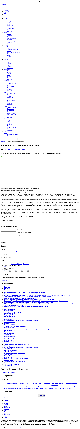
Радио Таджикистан (9, 397)
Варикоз (9, 87)
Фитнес (9, 51)
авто (78, 383)
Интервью (9, 39)
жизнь (35, 386)
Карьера (9, 73)
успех (67, 388)
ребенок (51, 388)
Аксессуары (10, 25)
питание (18, 388)
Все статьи (10, 31)
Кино (25, 383)
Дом (5, 118)
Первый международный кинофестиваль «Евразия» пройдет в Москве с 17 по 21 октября (29, 299)
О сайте (6, 10)
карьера (46, 386)
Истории (9, 76)
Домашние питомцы (12, 126)
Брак (8, 65)
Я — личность (11, 70)
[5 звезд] (29, 271)
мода (73, 386)
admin (15, 252)
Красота (6, 45)
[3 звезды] (18, 271)
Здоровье (6, 80)
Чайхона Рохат (8, 356)
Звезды (6, 32)
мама (67, 386)
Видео (5, 131)
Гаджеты (9, 111)
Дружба (9, 72)
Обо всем (9, 29)
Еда (18, 383)
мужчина (7, 388)
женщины (31, 386)
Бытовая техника (11, 127)
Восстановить (4, 4)
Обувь (8, 24)
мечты (70, 386)
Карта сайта (7, 11)
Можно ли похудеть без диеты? (12, 365)
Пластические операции (13, 52)
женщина (26, 386)
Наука (8, 135)
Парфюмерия (10, 53)
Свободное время (11, 107)
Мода (5, 18)
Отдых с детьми (11, 113)
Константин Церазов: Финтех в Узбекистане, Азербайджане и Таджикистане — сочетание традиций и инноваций (36, 301)
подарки (21, 388)
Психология (7, 69)
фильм (70, 388)
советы (64, 388)
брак (16, 386)
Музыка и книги (11, 114)
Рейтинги (9, 35)
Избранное (7, 414)
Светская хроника (11, 38)
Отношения (51, 383)
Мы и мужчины (11, 61)
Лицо (8, 46)
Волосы (9, 55)
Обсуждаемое (7, 289)
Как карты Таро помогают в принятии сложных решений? (20, 294)
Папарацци (10, 36)
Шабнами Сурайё (9, 324)
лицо (49, 386)
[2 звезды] (12, 271)
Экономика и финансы (13, 134)
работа (46, 388)
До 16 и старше (11, 100)
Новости (9, 34)
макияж (60, 386)
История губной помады (11, 315)
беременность (7, 386)
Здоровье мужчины (12, 85)
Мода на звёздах (11, 20)
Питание (9, 94)
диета (21, 386)
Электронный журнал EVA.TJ (19, 427)
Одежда (9, 22)
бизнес (12, 386)
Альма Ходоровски (9, 310)
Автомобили (10, 110)
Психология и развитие (13, 97)
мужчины (13, 388)
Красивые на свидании (19, 149)
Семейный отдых (11, 102)
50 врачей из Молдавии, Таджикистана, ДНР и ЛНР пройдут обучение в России (26, 306)
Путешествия (10, 109)
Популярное (7, 288)
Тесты (8, 75)
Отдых (5, 106)
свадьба (55, 388)
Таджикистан (71, 383)
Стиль (64, 383)
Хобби (8, 121)
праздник (26, 388)
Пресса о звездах (11, 41)
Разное (5, 133)
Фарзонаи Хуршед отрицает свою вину (15, 327)
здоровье (40, 386)
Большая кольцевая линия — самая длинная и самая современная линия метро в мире (28, 302)
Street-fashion (10, 28)
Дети (5, 92)
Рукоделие (9, 123)
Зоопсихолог (9, 335)
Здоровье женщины (12, 83)
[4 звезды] (24, 271)
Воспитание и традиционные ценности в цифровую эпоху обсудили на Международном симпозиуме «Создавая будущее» (37, 295)
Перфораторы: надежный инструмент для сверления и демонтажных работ (25, 292)
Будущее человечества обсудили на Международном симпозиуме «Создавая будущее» (28, 296)
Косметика (29, 383)
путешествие (41, 388)
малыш (64, 386)
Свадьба (9, 63)
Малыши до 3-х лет (12, 93)
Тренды (9, 21)
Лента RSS (4, 280)
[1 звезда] (6, 271)
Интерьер (9, 124)
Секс (8, 62)
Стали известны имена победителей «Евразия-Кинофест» (20, 298)
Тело (8, 48)
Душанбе (14, 383)
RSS (5, 13)
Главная (6, 17)
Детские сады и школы (13, 99)
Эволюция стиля (11, 27)
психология (33, 388)
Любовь (6, 59)
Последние (7, 287)
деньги (18, 386)
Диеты (8, 82)
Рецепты (9, 120)
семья (60, 388)
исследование (8, 149)
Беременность (10, 86)
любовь (54, 386)
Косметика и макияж (12, 49)
